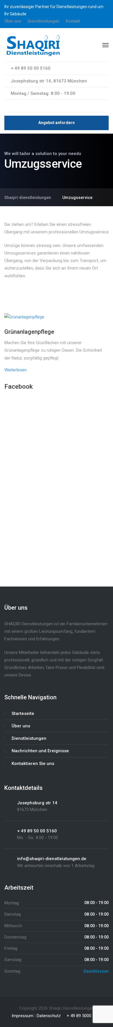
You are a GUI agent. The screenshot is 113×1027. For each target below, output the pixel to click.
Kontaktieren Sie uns (33, 763)
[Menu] (105, 45)
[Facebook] (7, 106)
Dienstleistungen (43, 21)
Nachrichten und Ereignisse (40, 750)
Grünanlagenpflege (29, 331)
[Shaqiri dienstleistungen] (33, 44)
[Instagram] (17, 106)
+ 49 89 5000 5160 (83, 1015)
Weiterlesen (15, 370)
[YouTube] (12, 106)
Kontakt (73, 21)
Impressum (22, 1015)
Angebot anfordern (56, 122)
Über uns (12, 21)
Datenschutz (49, 1015)
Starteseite (23, 713)
